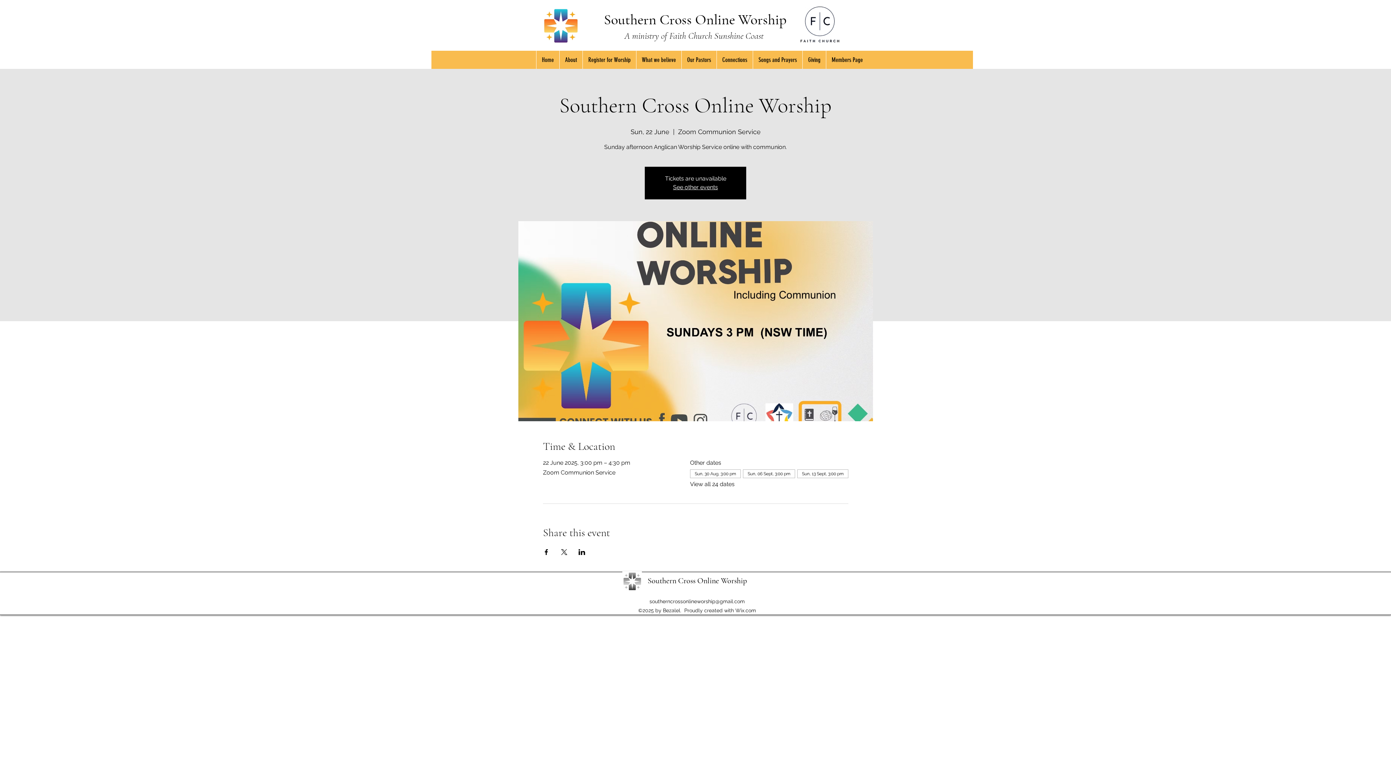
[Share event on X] (564, 552)
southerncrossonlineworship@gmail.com (697, 601)
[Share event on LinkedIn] (581, 552)
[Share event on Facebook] (546, 552)
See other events (695, 187)
